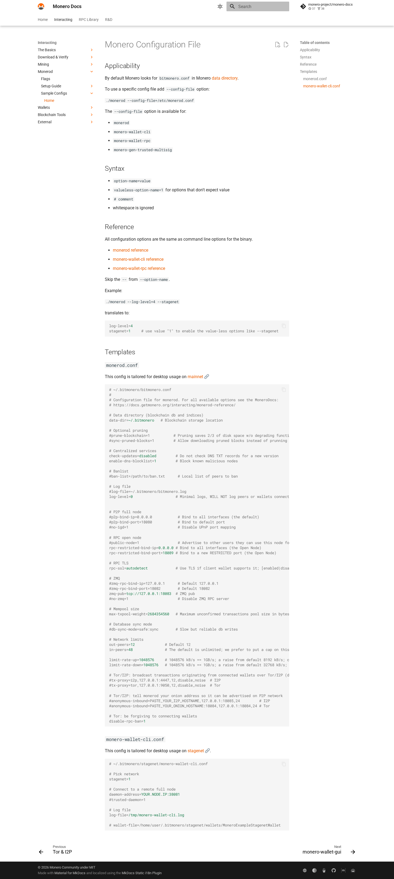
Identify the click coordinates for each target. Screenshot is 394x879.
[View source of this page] (277, 44)
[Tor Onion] (314, 870)
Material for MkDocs (70, 873)
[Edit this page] (286, 44)
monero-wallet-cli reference (138, 259)
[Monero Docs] (41, 6)
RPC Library (89, 19)
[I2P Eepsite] (324, 870)
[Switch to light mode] (220, 6)
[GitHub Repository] (333, 870)
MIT (92, 867)
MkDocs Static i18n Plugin (142, 873)
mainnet (196, 376)
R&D (108, 19)
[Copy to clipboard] (284, 326)
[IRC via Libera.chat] (353, 870)
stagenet (196, 750)
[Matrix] (343, 870)
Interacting (63, 19)
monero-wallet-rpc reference (139, 268)
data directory (224, 78)
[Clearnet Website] (304, 870)
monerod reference (130, 250)
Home (43, 19)
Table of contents (315, 42)
